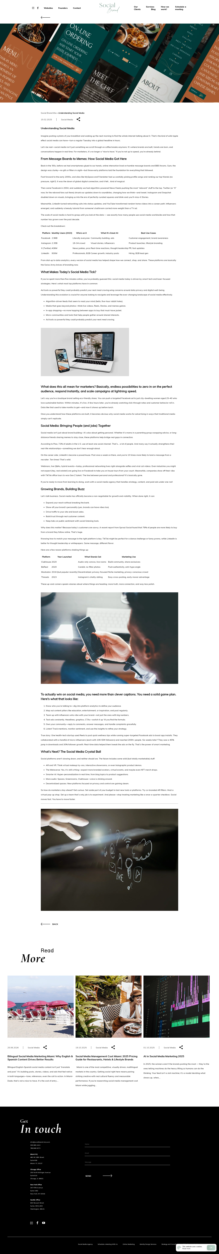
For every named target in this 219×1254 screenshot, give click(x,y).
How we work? (165, 8)
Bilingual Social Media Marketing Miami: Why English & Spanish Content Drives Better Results (40, 1058)
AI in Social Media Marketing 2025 (163, 1056)
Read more (186, 1249)
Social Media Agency (85, 1244)
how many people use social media (134, 215)
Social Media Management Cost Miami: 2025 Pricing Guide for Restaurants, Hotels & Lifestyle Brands (106, 1058)
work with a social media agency (100, 482)
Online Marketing (129, 1244)
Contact (77, 8)
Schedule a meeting (180, 8)
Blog (153, 9)
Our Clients (137, 8)
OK (211, 1248)
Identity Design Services (148, 1244)
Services (150, 6)
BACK (55, 924)
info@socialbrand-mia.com (40, 1142)
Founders (63, 8)
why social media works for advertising (127, 414)
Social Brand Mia (48, 113)
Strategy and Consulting (169, 1244)
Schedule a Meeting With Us (108, 1244)
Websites (48, 8)
